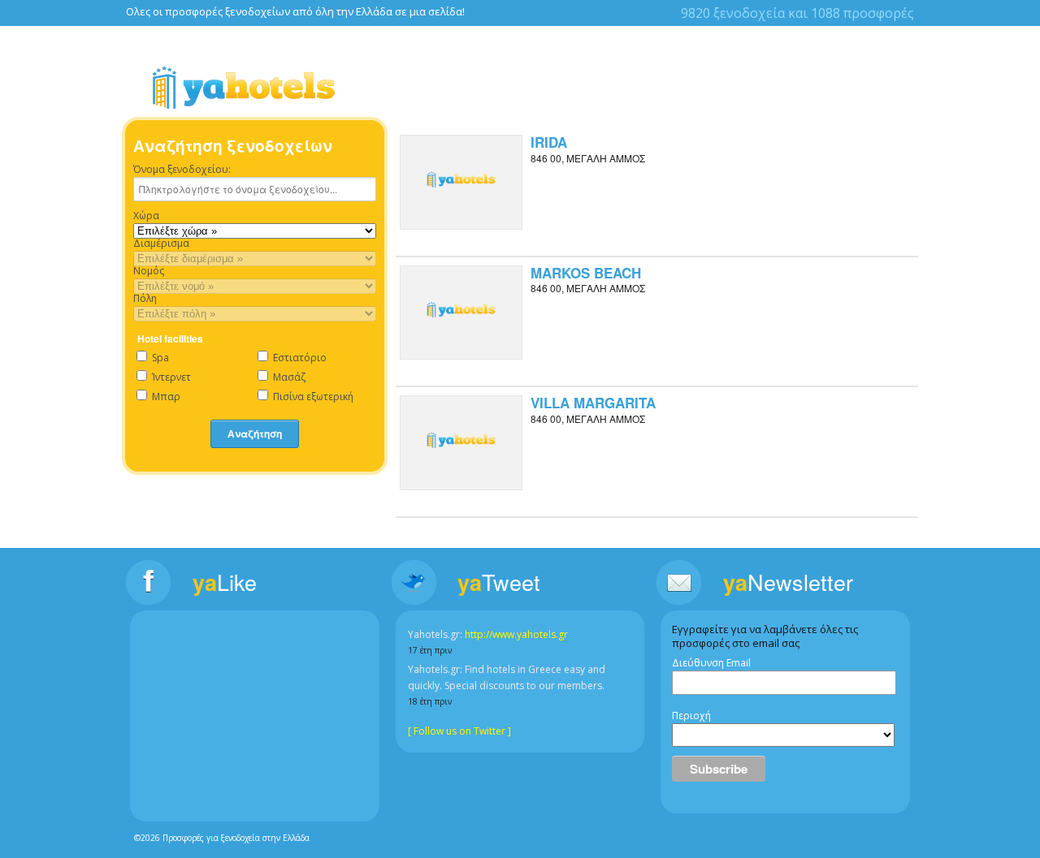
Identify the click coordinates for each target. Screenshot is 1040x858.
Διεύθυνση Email (711, 663)
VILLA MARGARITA (593, 402)
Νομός (148, 271)
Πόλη (145, 299)
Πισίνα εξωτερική (312, 396)
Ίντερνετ (170, 377)
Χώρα (146, 216)
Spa (159, 357)
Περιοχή (691, 716)
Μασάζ (288, 377)
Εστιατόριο (299, 357)
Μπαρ (165, 396)
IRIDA (549, 142)
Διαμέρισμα (161, 243)
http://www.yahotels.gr (516, 634)
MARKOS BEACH (586, 272)
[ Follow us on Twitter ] (459, 731)
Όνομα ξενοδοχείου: (182, 170)
